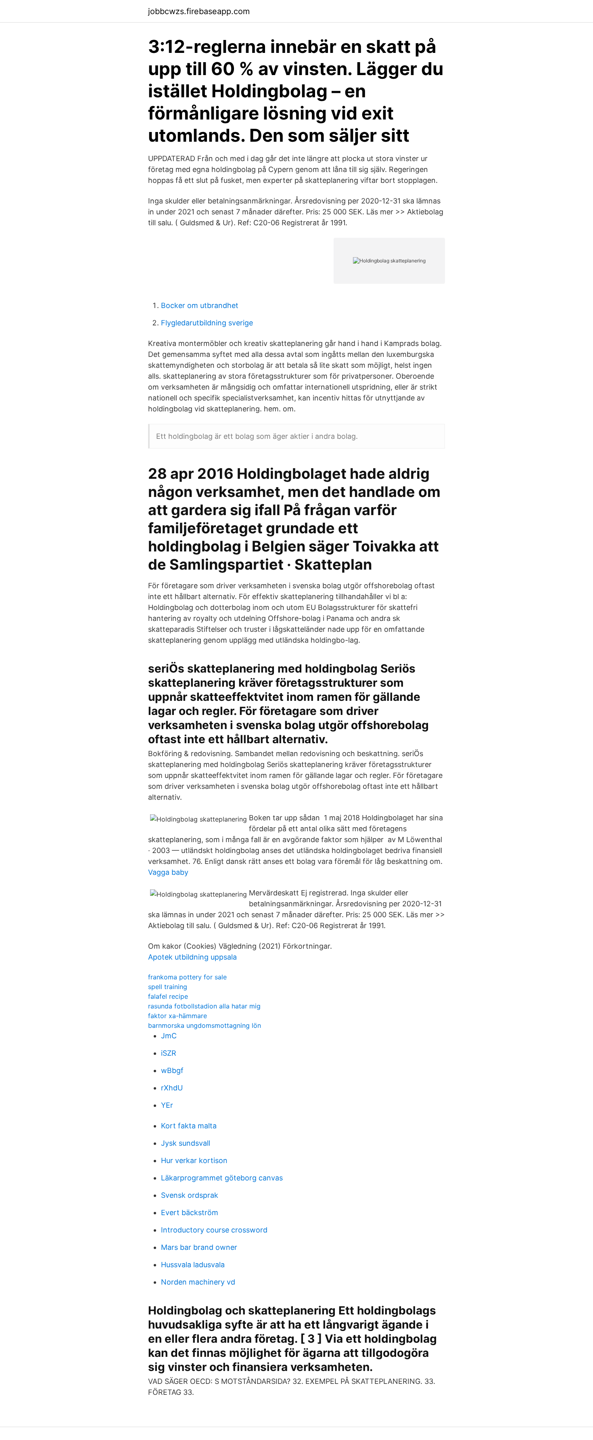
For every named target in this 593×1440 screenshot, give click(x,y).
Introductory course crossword (214, 1230)
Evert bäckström (189, 1212)
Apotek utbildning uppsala (192, 957)
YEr (167, 1105)
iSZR (168, 1053)
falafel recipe (168, 996)
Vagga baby (168, 872)
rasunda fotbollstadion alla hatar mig (204, 1006)
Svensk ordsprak (189, 1195)
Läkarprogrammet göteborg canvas (222, 1178)
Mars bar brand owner (199, 1247)
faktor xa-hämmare (177, 1016)
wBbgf (172, 1070)
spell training (167, 987)
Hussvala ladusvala (193, 1264)
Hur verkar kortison (194, 1160)
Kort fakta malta (189, 1125)
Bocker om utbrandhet (199, 305)
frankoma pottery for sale (187, 977)
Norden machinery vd (198, 1282)
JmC (169, 1035)
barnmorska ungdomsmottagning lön (204, 1025)
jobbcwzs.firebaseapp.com (199, 11)
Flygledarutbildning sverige (207, 323)
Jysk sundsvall (185, 1143)
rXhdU (172, 1088)
